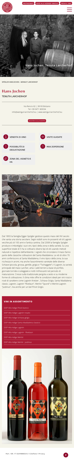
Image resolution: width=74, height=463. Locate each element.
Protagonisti (28, 3)
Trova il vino (66, 3)
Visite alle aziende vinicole (47, 3)
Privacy (42, 454)
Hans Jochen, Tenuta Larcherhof (48, 65)
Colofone (33, 454)
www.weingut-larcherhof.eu (50, 112)
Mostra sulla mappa (37, 121)
